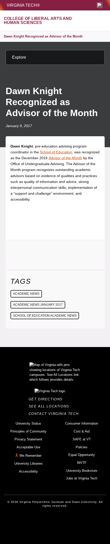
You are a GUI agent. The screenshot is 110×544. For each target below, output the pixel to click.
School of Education (56, 152)
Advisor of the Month (65, 158)
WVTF (81, 463)
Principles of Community (28, 431)
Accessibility (28, 471)
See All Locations (50, 406)
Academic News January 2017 (38, 304)
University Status (28, 423)
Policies (81, 447)
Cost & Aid (82, 431)
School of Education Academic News (44, 315)
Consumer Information (81, 423)
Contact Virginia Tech (55, 414)
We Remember (30, 456)
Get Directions (47, 399)
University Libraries (28, 463)
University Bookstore (81, 471)
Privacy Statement (28, 439)
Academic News (26, 293)
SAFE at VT (82, 439)
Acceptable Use (28, 447)
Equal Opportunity (81, 455)
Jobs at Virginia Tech (81, 478)
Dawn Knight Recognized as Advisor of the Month (43, 36)
